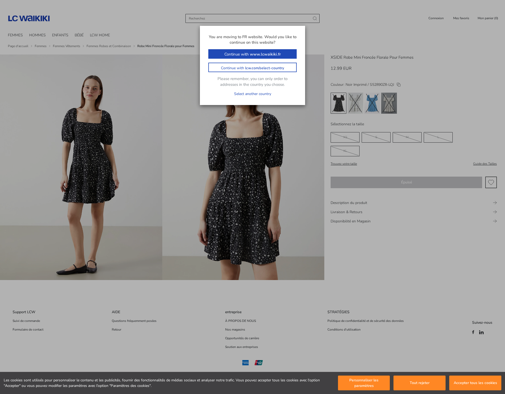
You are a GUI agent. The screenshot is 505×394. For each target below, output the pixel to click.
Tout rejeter (420, 383)
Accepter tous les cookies (475, 383)
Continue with (252, 54)
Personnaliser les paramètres (363, 383)
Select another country (252, 93)
